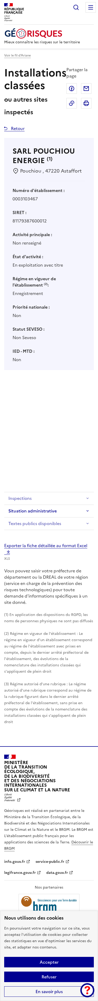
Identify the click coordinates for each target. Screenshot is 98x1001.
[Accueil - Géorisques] (42, 33)
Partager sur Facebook (71, 88)
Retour (17, 128)
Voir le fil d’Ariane (17, 55)
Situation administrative (32, 511)
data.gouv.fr (57, 872)
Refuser (49, 977)
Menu (90, 7)
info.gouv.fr (14, 861)
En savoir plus (49, 991)
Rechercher (76, 7)
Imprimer (86, 103)
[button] (87, 990)
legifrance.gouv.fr (20, 872)
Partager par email (86, 88)
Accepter (49, 962)
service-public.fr (50, 861)
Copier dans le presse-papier (71, 103)
